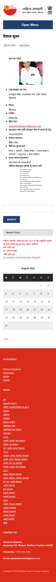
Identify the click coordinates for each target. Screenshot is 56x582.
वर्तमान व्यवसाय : (16, 138)
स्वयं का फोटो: (15, 58)
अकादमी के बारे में (9, 403)
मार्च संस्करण (8, 489)
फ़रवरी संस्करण (9, 492)
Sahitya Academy (12, 369)
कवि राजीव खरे (9, 247)
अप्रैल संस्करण (9, 485)
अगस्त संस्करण (9, 515)
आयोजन (6, 414)
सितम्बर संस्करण (9, 511)
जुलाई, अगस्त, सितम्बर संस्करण (15, 459)
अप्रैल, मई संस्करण (10, 444)
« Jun (5, 338)
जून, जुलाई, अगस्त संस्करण (14, 448)
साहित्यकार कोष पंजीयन (12, 429)
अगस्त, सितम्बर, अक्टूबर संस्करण (16, 477)
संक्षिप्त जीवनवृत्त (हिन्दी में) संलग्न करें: (25, 166)
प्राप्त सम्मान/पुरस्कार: (19, 157)
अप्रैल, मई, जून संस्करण (12, 463)
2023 (5, 436)
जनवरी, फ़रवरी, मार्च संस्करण (14, 440)
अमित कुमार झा (9, 254)
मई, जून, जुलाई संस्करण (12, 481)
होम (4, 399)
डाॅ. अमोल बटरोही (10, 250)
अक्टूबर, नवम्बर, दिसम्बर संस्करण (16, 455)
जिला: (11, 105)
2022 (5, 451)
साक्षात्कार (7, 433)
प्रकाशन (6, 380)
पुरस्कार (6, 376)
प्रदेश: (12, 113)
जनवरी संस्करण (9, 496)
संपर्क (5, 522)
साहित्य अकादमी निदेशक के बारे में (16, 407)
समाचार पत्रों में (9, 422)
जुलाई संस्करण (9, 518)
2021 (5, 470)
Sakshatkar (24, 45)
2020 (5, 500)
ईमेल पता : (13, 121)
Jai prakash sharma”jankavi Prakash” (22, 257)
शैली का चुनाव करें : (17, 146)
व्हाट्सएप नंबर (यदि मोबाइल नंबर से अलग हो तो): (30, 129)
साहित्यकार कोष (9, 425)
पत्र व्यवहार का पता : (18, 89)
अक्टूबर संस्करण (9, 507)
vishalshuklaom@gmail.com (25, 126)
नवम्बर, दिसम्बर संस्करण (12, 474)
